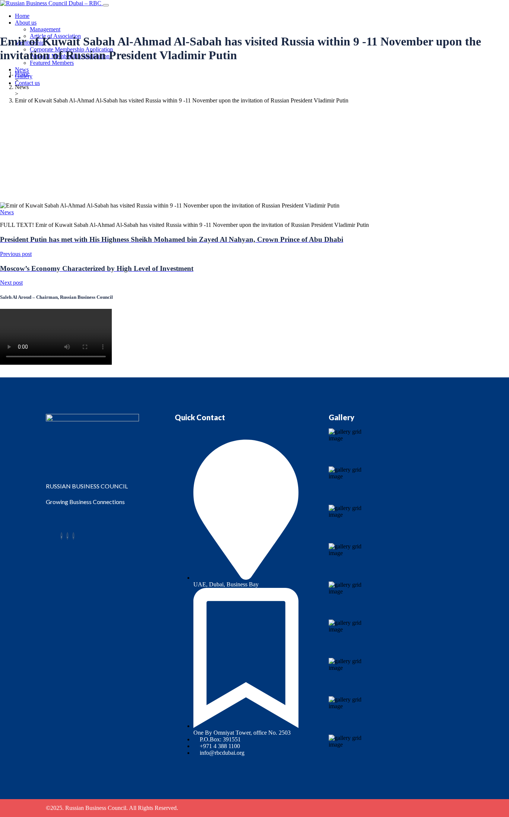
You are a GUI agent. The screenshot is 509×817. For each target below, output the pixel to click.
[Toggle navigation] (106, 5)
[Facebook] (61, 535)
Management (45, 29)
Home (22, 16)
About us (26, 22)
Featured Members (52, 63)
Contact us (27, 83)
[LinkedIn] (67, 535)
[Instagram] (73, 535)
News (22, 69)
